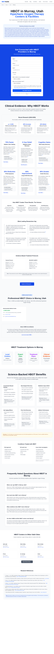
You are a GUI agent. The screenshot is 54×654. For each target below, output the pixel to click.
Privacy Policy (16, 87)
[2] (27, 156)
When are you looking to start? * (18, 81)
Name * (14, 58)
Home (3, 4)
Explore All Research (27, 284)
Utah (10, 4)
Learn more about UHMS (27, 334)
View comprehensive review (19, 590)
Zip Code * (14, 72)
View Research (24, 164)
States (40, 1)
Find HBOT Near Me (27, 90)
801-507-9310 (7, 314)
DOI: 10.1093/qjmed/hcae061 (21, 576)
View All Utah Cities (26, 561)
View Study (6, 161)
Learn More (41, 192)
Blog (30, 1)
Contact (50, 1)
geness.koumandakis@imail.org (10, 316)
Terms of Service (23, 87)
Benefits (26, 1)
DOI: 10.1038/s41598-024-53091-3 (14, 587)
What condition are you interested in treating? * (21, 77)
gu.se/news (47, 578)
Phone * (14, 63)
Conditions (35, 1)
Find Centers (45, 1)
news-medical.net (43, 592)
